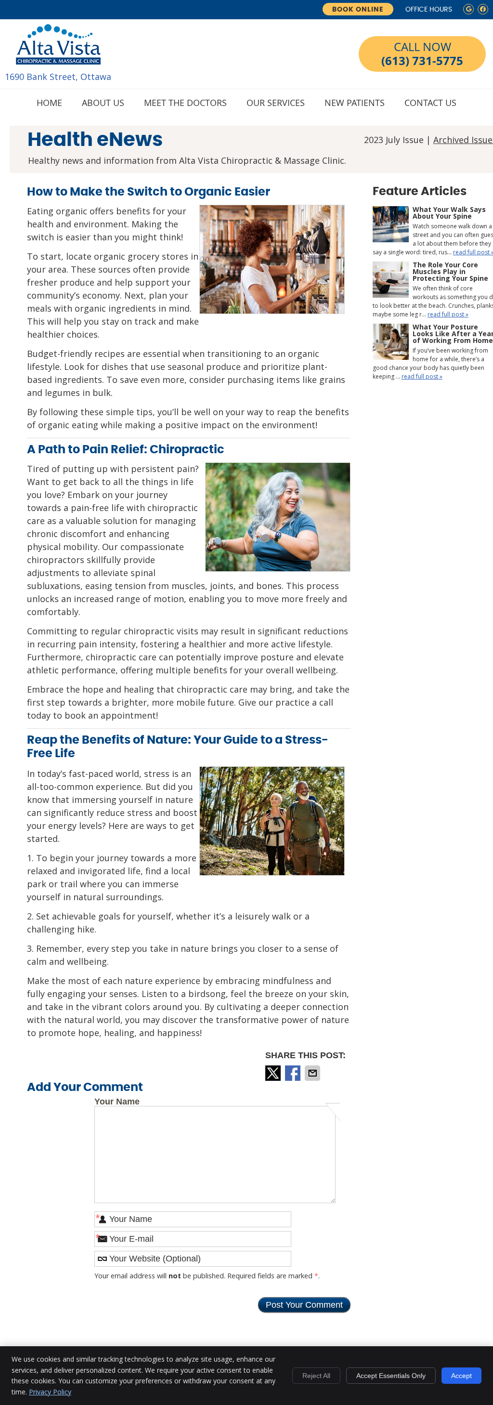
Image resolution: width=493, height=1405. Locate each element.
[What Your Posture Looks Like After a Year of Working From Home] (391, 343)
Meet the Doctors (185, 102)
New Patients (354, 102)
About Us (103, 102)
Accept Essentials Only (391, 1375)
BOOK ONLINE (358, 9)
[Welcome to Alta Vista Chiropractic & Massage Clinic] (58, 53)
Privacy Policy (50, 1391)
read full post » (448, 314)
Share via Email (313, 1073)
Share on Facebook (293, 1073)
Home (49, 102)
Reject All (316, 1375)
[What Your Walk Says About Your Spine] (391, 225)
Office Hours (428, 9)
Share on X (274, 1073)
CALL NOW (422, 54)
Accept (461, 1375)
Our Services (275, 102)
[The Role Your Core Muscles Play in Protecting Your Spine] (391, 281)
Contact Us (430, 102)
